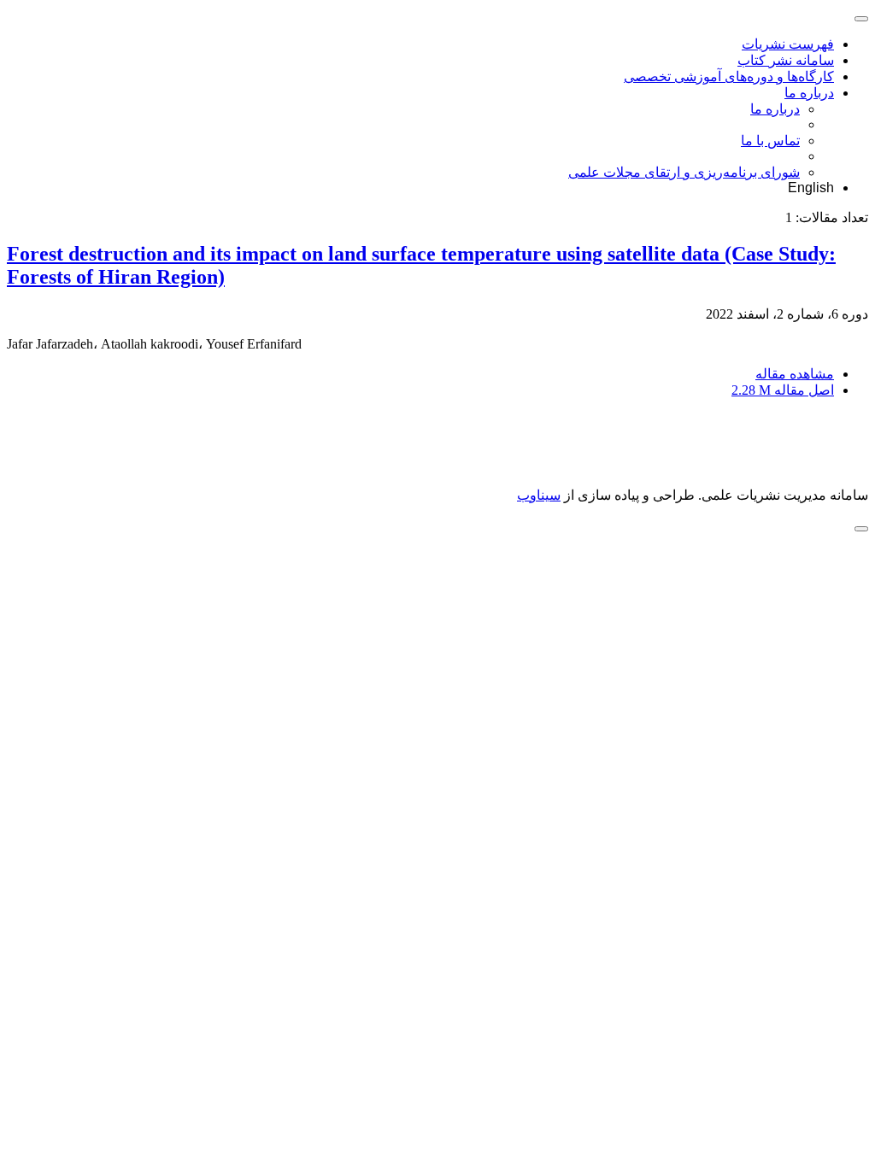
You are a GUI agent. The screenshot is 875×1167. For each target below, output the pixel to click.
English (811, 187)
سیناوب (539, 495)
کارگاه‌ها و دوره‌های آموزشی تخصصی (729, 76)
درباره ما (809, 92)
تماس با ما (770, 140)
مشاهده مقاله (794, 374)
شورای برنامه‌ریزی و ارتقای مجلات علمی (684, 172)
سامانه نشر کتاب (785, 60)
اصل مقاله (782, 390)
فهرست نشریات (788, 44)
